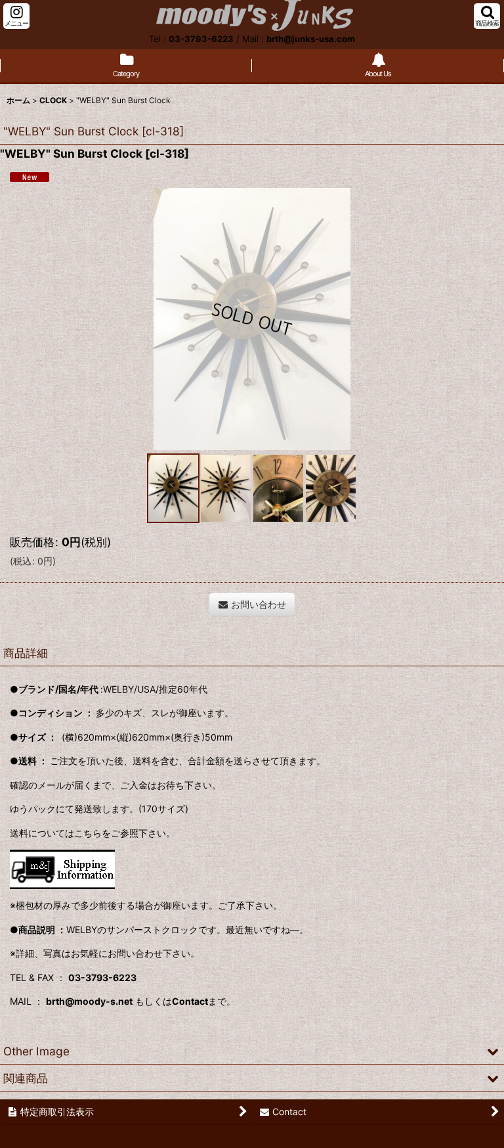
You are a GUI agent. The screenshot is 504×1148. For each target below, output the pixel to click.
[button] (16, 16)
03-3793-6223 (201, 39)
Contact (190, 1001)
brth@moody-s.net (89, 1001)
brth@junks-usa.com (310, 39)
